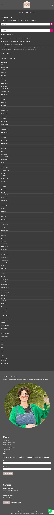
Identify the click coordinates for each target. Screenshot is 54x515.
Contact (5, 451)
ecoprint (3, 322)
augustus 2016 (4, 262)
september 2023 (5, 129)
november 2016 (5, 254)
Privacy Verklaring (33, 511)
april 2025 (3, 105)
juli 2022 (3, 146)
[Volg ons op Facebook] (12, 503)
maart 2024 (4, 121)
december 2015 (5, 284)
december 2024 (5, 116)
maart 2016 (4, 276)
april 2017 (3, 241)
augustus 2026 (4, 67)
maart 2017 (4, 243)
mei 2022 (3, 151)
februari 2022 (4, 156)
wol (2, 344)
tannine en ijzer (4, 336)
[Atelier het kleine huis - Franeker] (27, 5)
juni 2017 (3, 235)
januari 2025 (4, 113)
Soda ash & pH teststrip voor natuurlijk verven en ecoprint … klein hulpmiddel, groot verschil (23, 47)
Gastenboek (12, 58)
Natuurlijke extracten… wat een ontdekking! (11, 44)
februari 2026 (4, 83)
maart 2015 (4, 309)
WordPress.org (4, 363)
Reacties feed (4, 360)
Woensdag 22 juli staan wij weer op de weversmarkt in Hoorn (15, 41)
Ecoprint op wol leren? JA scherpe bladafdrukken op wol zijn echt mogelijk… (19, 49)
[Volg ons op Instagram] (15, 503)
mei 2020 (3, 175)
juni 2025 (3, 99)
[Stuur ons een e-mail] (17, 503)
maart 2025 (4, 108)
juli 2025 (3, 97)
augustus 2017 (4, 230)
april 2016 (3, 273)
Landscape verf (4, 330)
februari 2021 (4, 167)
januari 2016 (4, 281)
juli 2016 (3, 265)
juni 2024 (3, 118)
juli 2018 (3, 208)
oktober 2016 (4, 257)
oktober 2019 (4, 178)
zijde (2, 347)
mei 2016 (3, 271)
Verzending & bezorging (9, 442)
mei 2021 (3, 165)
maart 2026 (4, 80)
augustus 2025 (4, 94)
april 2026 (3, 78)
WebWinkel (6, 440)
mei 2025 (3, 102)
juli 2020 (3, 173)
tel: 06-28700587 (7, 492)
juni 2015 (3, 300)
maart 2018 (4, 219)
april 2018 (3, 216)
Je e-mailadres (6, 466)
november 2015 (5, 287)
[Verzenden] (51, 24)
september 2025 (5, 91)
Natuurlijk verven (5, 333)
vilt (2, 341)
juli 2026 (3, 69)
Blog (4, 453)
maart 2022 (4, 154)
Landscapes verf (7, 449)
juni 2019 (3, 184)
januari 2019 (4, 197)
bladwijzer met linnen (6, 320)
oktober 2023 (4, 127)
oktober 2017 (4, 224)
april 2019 (3, 189)
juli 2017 (3, 233)
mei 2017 (3, 238)
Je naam (5, 460)
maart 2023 (4, 140)
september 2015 (5, 292)
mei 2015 (3, 303)
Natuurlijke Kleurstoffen (9, 447)
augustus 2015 (4, 295)
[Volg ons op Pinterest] (20, 503)
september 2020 (5, 170)
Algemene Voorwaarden (22, 511)
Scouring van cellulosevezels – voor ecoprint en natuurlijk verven (16, 38)
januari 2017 (4, 249)
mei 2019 (3, 186)
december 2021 (5, 159)
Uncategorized (4, 339)
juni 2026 (3, 72)
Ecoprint (5, 446)
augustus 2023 (4, 132)
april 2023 (3, 137)
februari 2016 (4, 279)
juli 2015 (3, 298)
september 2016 (5, 260)
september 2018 (5, 203)
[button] (2, 4)
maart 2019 (4, 192)
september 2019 (5, 181)
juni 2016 (3, 268)
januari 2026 (4, 86)
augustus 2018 (4, 205)
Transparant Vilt (7, 444)
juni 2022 (3, 148)
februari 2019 (4, 194)
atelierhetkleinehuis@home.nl (10, 490)
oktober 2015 (4, 290)
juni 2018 (3, 211)
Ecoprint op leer (5, 325)
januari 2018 (4, 222)
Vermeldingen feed (5, 358)
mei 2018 (3, 214)
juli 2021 (3, 162)
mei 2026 (3, 75)
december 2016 (5, 252)
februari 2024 (4, 124)
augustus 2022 (4, 143)
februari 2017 (4, 246)
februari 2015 (4, 311)
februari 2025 (4, 110)
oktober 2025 (4, 88)
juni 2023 (3, 135)
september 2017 (5, 227)
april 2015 (3, 306)
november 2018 (5, 200)
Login (2, 355)
